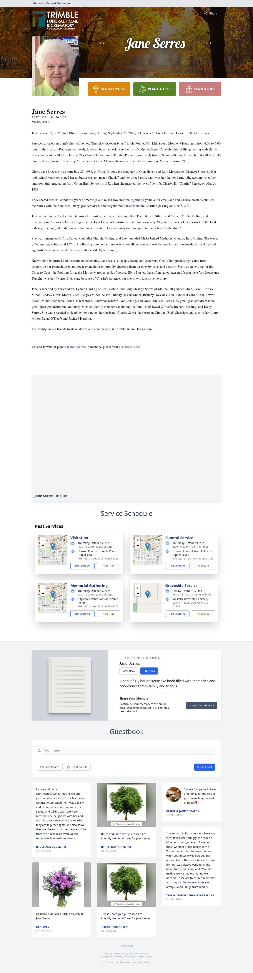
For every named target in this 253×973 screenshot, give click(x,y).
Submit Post (204, 767)
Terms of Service (136, 956)
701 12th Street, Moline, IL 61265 (98, 558)
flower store (132, 346)
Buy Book (149, 671)
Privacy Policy (116, 956)
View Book (129, 671)
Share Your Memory (201, 705)
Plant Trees (108, 565)
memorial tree (76, 346)
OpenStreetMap (130, 962)
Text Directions (82, 565)
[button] (52, 546)
